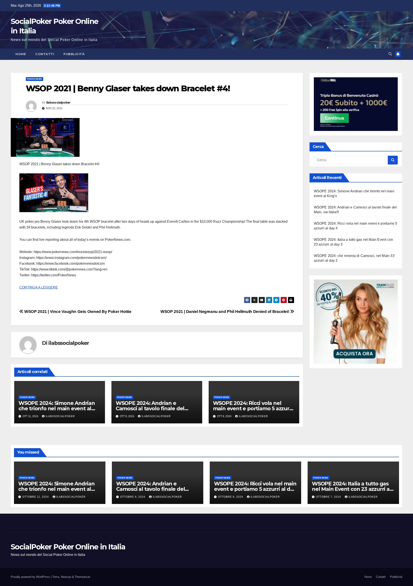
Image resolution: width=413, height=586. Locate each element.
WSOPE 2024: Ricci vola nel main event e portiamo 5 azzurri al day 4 (253, 408)
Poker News (34, 79)
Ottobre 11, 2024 (36, 496)
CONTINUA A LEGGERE (38, 287)
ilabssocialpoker (58, 102)
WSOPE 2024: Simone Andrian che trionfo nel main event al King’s (56, 408)
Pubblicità (74, 54)
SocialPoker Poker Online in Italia (68, 546)
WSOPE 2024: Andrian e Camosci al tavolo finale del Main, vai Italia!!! (150, 408)
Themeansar (82, 576)
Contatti (44, 54)
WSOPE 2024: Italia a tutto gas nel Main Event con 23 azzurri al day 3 (351, 488)
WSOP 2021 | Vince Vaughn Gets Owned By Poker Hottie (77, 311)
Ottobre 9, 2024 (133, 496)
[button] (390, 54)
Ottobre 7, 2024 (329, 496)
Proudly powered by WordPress (31, 576)
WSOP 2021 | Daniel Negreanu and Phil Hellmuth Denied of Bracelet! (225, 311)
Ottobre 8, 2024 (231, 496)
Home (20, 54)
